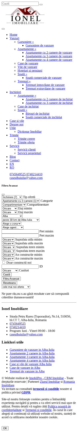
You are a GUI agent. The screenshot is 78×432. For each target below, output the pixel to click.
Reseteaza (9, 282)
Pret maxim (46, 235)
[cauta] (41, 4)
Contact (14, 160)
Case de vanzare (28, 63)
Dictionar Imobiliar (30, 131)
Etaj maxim (25, 212)
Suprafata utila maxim (29, 243)
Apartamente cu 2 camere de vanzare (49, 52)
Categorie (47, 200)
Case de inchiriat (28, 106)
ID (41, 266)
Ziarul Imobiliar (50, 381)
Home (13, 34)
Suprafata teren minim (30, 247)
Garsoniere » (26, 41)
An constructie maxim (29, 258)
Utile (13, 128)
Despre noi (16, 124)
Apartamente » (27, 49)
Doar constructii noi (18, 262)
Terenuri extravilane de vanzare (45, 88)
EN (12, 164)
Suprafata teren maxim (30, 250)
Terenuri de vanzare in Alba (27, 371)
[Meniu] (3, 29)
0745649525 (18, 174)
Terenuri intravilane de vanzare (45, 85)
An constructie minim (28, 254)
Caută (6, 274)
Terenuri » (24, 81)
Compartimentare (38, 204)
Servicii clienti (27, 149)
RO (12, 167)
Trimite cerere (26, 138)
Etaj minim (25, 208)
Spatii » (22, 74)
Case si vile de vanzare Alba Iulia (31, 364)
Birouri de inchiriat (37, 113)
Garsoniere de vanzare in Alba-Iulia (32, 349)
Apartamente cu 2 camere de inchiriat (49, 99)
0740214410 (34, 174)
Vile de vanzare (27, 67)
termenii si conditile (46, 389)
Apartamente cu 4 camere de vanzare (49, 59)
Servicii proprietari (29, 153)
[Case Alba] (26, 24)
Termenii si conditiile (38, 410)
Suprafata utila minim (28, 239)
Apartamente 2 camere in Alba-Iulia (32, 353)
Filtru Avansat (11, 278)
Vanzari (14, 38)
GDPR (26, 392)
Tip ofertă (29, 197)
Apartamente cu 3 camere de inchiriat (49, 103)
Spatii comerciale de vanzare (44, 77)
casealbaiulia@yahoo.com (26, 178)
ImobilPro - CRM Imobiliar (46, 378)
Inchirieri (15, 92)
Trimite (14, 135)
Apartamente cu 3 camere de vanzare (49, 56)
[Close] (3, 194)
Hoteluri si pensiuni (30, 70)
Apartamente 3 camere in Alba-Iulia (32, 357)
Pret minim (46, 231)
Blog (13, 156)
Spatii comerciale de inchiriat (44, 117)
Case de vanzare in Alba (25, 367)
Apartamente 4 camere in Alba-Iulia (32, 360)
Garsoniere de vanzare (40, 45)
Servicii (14, 146)
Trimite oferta (26, 142)
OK (5, 428)
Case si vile (17, 120)
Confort (24, 270)
